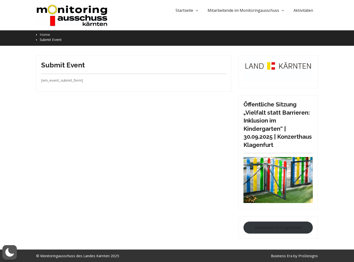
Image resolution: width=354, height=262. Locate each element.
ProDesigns (308, 255)
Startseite (184, 10)
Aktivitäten (303, 10)
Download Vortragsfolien (278, 227)
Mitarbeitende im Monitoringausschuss (243, 10)
